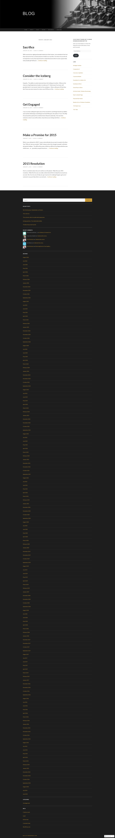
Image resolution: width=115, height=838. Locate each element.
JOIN (76, 55)
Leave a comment (38, 50)
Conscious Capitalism (78, 72)
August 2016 (26, 698)
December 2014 (26, 772)
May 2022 (25, 444)
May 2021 (25, 489)
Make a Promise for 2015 (39, 135)
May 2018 (25, 621)
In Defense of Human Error (45, 232)
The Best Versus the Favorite (29, 224)
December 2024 (26, 330)
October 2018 (26, 603)
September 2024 (27, 341)
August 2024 (26, 345)
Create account (26, 812)
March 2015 (26, 761)
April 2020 (25, 536)
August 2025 (26, 301)
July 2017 (25, 658)
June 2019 (25, 573)
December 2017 (26, 639)
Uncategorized (26, 803)
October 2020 (26, 514)
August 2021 (26, 477)
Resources (51, 29)
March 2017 (26, 672)
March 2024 (26, 364)
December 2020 (26, 507)
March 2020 (26, 540)
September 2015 (27, 739)
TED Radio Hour (77, 105)
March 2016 (26, 716)
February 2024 (26, 367)
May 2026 (25, 268)
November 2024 (26, 334)
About (32, 29)
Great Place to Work (78, 87)
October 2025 (26, 294)
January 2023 (26, 415)
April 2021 (25, 492)
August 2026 (26, 257)
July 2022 (25, 437)
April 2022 (25, 448)
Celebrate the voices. (42, 235)
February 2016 (26, 720)
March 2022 (26, 452)
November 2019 (26, 555)
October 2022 (26, 426)
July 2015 (25, 746)
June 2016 (25, 705)
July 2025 (25, 305)
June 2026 (25, 264)
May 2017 (25, 665)
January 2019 (26, 591)
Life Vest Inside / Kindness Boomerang (82, 91)
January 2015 (26, 768)
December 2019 (26, 551)
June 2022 (25, 441)
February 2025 (26, 323)
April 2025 (25, 316)
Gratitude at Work (77, 83)
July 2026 (25, 261)
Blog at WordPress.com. (30, 835)
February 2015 (26, 764)
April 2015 (25, 757)
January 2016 (26, 724)
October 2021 (26, 470)
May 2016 (25, 709)
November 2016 (26, 687)
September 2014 (27, 783)
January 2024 (26, 371)
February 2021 (26, 500)
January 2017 (26, 680)
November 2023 (26, 378)
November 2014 (26, 775)
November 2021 (26, 466)
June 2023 (25, 397)
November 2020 (26, 511)
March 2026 (26, 275)
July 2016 (25, 702)
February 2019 (26, 588)
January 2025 (26, 327)
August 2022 (26, 433)
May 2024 (25, 356)
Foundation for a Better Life (79, 80)
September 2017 (27, 650)
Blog (37, 29)
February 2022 (26, 455)
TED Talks (75, 109)
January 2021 (26, 503)
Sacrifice (28, 47)
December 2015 (26, 728)
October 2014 (26, 779)
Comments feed (26, 823)
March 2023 (26, 408)
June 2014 (25, 794)
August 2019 (26, 566)
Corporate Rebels (77, 76)
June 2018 (25, 617)
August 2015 (26, 742)
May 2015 (25, 753)
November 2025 (26, 290)
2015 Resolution (34, 163)
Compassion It (76, 69)
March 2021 (26, 496)
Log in (24, 815)
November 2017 (26, 643)
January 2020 (26, 547)
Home (25, 29)
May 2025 (25, 312)
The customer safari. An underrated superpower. (34, 217)
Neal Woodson (30, 239)
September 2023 (27, 386)
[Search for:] (57, 200)
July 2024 (25, 349)
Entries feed (25, 819)
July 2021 (25, 481)
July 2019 (25, 569)
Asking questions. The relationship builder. (32, 221)
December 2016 (26, 683)
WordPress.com (26, 827)
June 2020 (25, 529)
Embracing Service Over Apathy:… (43, 246)
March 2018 (26, 628)
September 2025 (27, 297)
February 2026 (26, 279)
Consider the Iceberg (37, 76)
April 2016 (25, 713)
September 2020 (27, 518)
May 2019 (25, 577)
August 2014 (26, 786)
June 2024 (25, 352)
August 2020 (26, 522)
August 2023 (26, 389)
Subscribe (59, 29)
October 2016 (26, 691)
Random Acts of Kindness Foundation (81, 102)
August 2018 (26, 610)
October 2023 (26, 382)
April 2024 (25, 360)
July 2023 (25, 393)
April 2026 (25, 272)
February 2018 (26, 632)
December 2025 (26, 286)
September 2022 (27, 430)
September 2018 (27, 606)
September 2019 (27, 562)
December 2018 (26, 595)
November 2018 (26, 599)
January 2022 (26, 459)
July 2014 (25, 790)
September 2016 (27, 694)
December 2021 (26, 463)
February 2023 (26, 411)
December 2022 (26, 419)
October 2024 (26, 338)
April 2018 (25, 625)
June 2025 (25, 308)
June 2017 (25, 661)
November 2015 (26, 731)
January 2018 (26, 636)
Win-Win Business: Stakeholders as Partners (33, 210)
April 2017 (25, 669)
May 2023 (25, 400)
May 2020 (25, 533)
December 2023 (26, 375)
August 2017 (26, 654)
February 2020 (26, 544)
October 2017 (26, 647)
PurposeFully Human (78, 98)
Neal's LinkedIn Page (78, 94)
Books (43, 29)
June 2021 (25, 485)
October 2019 (26, 558)
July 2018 (25, 614)
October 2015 (26, 735)
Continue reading (42, 60)
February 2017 (26, 676)
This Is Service (26, 213)
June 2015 (25, 750)
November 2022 (26, 422)
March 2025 (26, 319)
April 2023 (25, 404)
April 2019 (25, 580)
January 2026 (26, 283)
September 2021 (27, 474)
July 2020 (25, 525)
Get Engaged (31, 104)
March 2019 (26, 584)
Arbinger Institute (77, 65)
